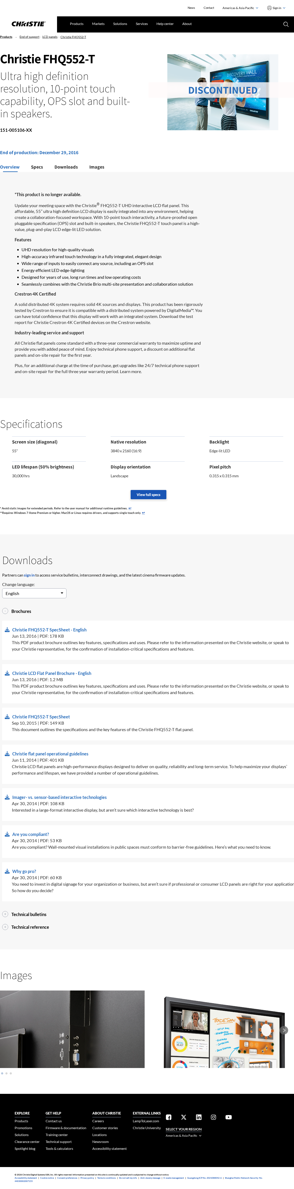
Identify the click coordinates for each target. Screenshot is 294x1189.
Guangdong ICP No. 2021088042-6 (204, 1178)
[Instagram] (213, 1118)
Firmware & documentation (66, 1128)
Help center (165, 24)
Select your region (184, 1129)
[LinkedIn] (199, 1118)
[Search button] (285, 23)
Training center (57, 1135)
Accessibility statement (109, 1148)
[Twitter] (184, 1118)
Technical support (59, 1141)
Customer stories (105, 1128)
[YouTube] (228, 1118)
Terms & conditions (106, 1178)
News (191, 7)
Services (142, 24)
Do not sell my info (128, 1178)
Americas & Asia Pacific (239, 8)
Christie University (147, 1128)
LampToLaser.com (146, 1121)
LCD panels (49, 37)
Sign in (277, 8)
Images (96, 167)
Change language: (18, 584)
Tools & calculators (59, 1148)
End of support (29, 37)
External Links (147, 1113)
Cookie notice (47, 1178)
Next (283, 1030)
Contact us (54, 1121)
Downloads (66, 167)
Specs (37, 167)
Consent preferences (67, 1178)
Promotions (23, 1128)
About (187, 24)
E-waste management (174, 1178)
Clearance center (27, 1141)
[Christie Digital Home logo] (28, 24)
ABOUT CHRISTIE (106, 1113)
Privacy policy (87, 1178)
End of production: (19, 152)
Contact (209, 7)
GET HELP (53, 1113)
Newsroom (100, 1141)
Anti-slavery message (150, 1178)
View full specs (148, 495)
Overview (10, 167)
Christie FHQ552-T (73, 37)
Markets (98, 24)
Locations (99, 1135)
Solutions (120, 24)
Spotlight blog (25, 1148)
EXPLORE (22, 1113)
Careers (98, 1121)
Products (77, 24)
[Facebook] (169, 1118)
